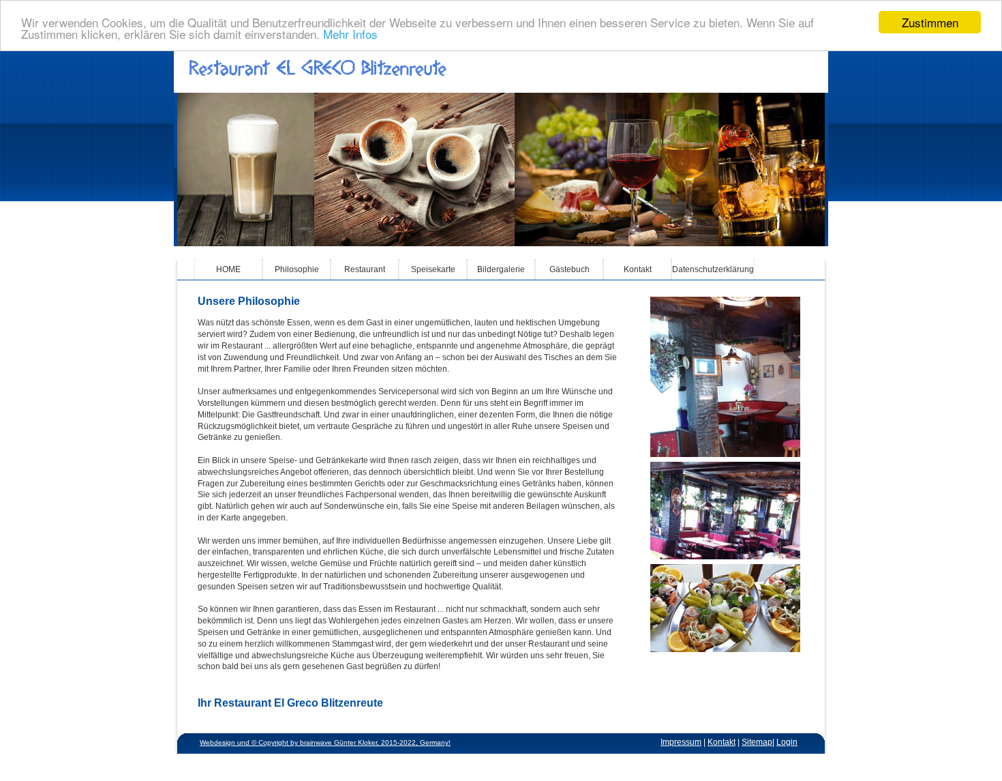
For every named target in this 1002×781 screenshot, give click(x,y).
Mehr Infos (350, 34)
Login (787, 742)
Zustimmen (930, 22)
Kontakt (721, 742)
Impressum (681, 742)
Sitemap (757, 742)
